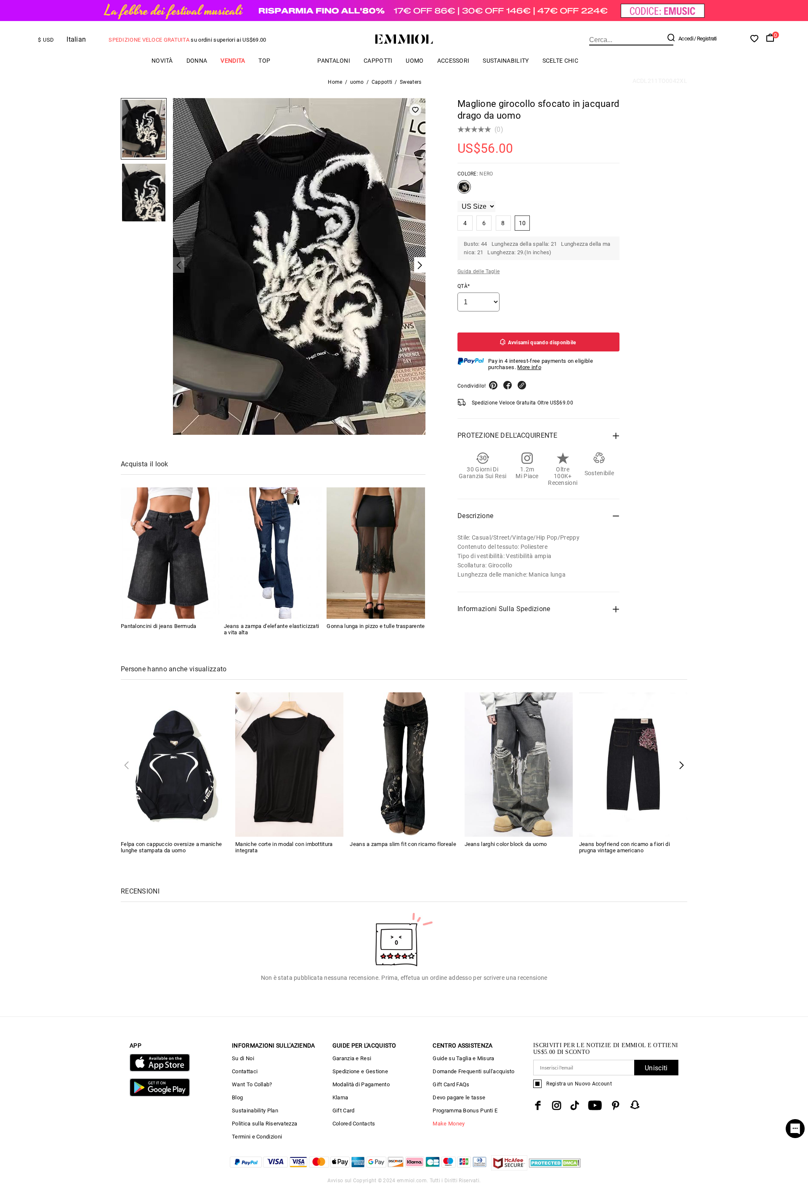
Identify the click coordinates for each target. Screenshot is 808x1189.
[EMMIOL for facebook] (537, 1105)
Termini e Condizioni (257, 1136)
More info (529, 367)
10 (522, 223)
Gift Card (343, 1110)
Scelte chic (560, 60)
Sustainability (506, 60)
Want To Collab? (252, 1084)
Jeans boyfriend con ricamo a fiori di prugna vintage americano (624, 847)
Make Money (449, 1123)
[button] (681, 765)
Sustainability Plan (255, 1110)
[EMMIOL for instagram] (556, 1105)
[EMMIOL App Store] (160, 1070)
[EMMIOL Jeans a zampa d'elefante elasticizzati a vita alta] (273, 553)
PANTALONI (333, 60)
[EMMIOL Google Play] (160, 1094)
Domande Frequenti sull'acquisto (473, 1071)
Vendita (233, 60)
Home (335, 82)
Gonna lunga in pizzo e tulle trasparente (376, 626)
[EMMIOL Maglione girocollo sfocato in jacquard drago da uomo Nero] (464, 190)
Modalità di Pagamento (361, 1084)
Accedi (685, 38)
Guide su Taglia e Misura (463, 1058)
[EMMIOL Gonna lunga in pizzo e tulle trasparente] (376, 553)
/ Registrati (705, 38)
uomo (414, 60)
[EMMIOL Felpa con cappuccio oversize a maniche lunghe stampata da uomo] (175, 764)
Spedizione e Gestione (360, 1071)
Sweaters (410, 82)
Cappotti (378, 60)
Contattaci (245, 1071)
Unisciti (656, 1068)
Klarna (340, 1097)
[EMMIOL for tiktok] (575, 1105)
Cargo (294, 60)
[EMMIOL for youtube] (594, 1105)
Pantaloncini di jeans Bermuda (159, 626)
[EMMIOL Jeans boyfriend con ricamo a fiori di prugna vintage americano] (633, 764)
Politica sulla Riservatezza (264, 1123)
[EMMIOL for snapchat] (635, 1105)
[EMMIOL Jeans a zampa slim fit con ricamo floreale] (404, 764)
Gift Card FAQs (451, 1084)
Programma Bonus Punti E (465, 1110)
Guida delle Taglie (478, 271)
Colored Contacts (353, 1123)
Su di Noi (243, 1058)
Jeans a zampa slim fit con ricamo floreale (403, 844)
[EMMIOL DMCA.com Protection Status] (555, 1168)
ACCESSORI (453, 60)
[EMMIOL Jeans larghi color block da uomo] (519, 764)
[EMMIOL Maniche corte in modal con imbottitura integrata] (289, 764)
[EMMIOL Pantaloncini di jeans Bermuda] (170, 553)
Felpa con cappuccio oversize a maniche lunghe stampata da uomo (171, 847)
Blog (237, 1097)
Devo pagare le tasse (459, 1097)
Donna (196, 60)
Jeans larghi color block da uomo (506, 844)
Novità (162, 60)
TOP (264, 60)
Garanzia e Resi (352, 1058)
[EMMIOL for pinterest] (615, 1105)
